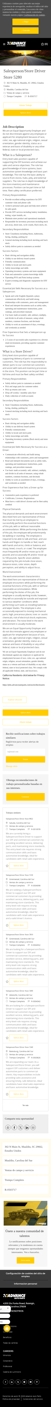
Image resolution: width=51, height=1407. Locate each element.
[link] (11, 766)
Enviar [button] (25, 759)
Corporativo (7, 1361)
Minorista (7, 1355)
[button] (26, 113)
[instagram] (24, 1381)
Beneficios (7, 1337)
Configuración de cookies (34, 15)
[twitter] (18, 1381)
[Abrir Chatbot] (7, 1328)
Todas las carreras (10, 1343)
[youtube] (30, 1381)
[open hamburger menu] (4, 44)
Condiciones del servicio (33, 1399)
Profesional (7, 1366)
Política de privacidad (11, 1399)
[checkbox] (26, 105)
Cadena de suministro (12, 1372)
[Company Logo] (17, 44)
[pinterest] (36, 1381)
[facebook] (5, 1381)
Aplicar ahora (20, 866)
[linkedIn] (11, 1381)
